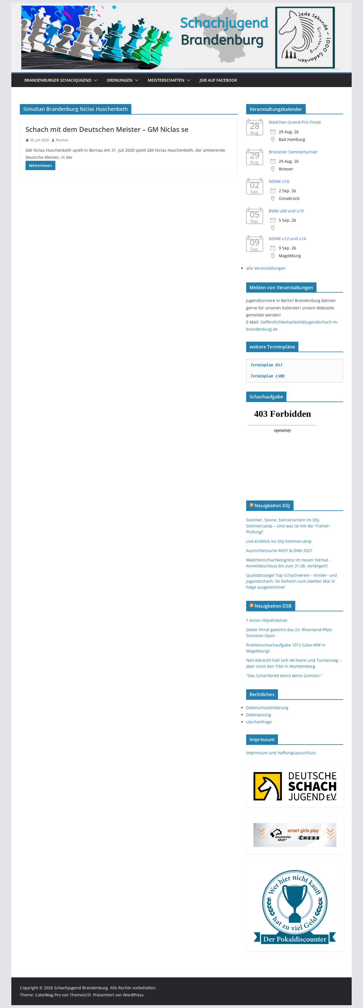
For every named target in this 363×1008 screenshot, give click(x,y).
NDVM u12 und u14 (287, 238)
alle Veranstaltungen (266, 268)
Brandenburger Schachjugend (57, 80)
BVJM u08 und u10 (286, 211)
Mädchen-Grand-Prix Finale (295, 122)
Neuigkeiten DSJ (272, 505)
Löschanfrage (259, 721)
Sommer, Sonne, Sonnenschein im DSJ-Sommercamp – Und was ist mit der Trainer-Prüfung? (288, 525)
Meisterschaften (166, 80)
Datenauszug (258, 714)
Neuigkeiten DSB (273, 606)
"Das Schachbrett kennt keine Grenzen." (284, 675)
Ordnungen (119, 80)
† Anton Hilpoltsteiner (267, 620)
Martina (62, 140)
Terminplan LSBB (267, 376)
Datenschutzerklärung (267, 707)
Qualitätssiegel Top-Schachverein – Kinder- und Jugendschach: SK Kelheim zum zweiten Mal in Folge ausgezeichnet (291, 581)
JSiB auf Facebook (218, 80)
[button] (94, 80)
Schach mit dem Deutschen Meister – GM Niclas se (107, 129)
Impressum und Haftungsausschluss (281, 752)
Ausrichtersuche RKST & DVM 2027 (279, 550)
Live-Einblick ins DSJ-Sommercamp (279, 541)
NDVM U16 (279, 181)
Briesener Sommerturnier (293, 152)
